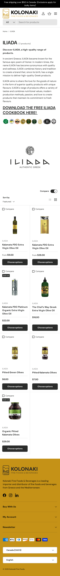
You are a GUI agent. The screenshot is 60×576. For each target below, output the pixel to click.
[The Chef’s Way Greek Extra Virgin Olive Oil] (45, 287)
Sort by (6, 197)
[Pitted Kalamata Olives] (45, 352)
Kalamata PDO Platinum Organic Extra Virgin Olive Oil (15, 310)
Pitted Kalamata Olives (44, 372)
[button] (49, 14)
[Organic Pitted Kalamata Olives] (15, 411)
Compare (44, 191)
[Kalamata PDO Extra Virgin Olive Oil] (15, 224)
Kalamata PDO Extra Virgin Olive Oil (13, 246)
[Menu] (55, 14)
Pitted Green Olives (13, 372)
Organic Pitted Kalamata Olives (11, 433)
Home (5, 31)
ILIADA (12, 31)
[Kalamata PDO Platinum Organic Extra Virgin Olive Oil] (15, 287)
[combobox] (30, 22)
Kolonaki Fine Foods (17, 569)
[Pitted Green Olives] (15, 352)
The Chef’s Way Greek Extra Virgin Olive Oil (44, 309)
